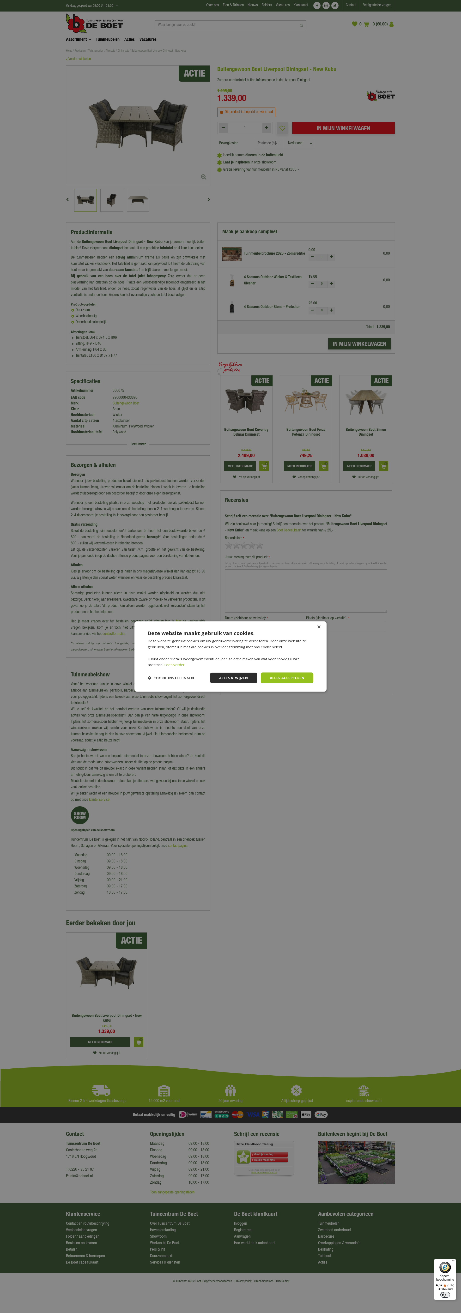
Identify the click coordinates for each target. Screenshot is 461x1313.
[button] (171, 678)
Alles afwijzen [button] (233, 677)
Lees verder (174, 664)
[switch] (445, 1295)
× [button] (319, 627)
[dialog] (230, 656)
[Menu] (453, 1262)
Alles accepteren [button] (287, 677)
